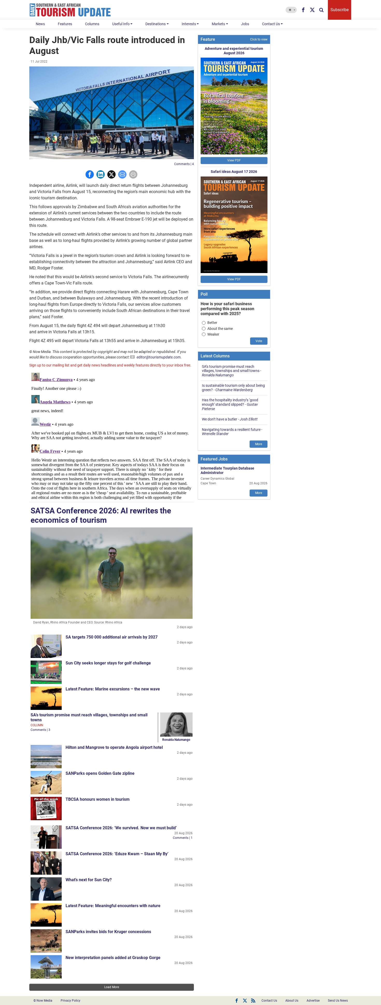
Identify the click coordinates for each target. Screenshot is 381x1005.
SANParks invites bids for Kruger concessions (108, 931)
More (258, 444)
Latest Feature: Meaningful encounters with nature (113, 905)
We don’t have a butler (219, 419)
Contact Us (271, 24)
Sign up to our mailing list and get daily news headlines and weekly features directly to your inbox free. (110, 365)
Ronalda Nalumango (176, 740)
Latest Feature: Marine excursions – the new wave (113, 689)
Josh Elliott (249, 419)
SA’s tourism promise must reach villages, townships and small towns (230, 368)
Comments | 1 (183, 838)
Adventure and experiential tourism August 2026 (234, 50)
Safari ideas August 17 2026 (234, 171)
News (40, 24)
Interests (189, 24)
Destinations (155, 24)
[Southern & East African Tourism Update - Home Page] (70, 9)
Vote (259, 341)
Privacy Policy (70, 1000)
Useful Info (121, 24)
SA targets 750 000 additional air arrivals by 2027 (112, 637)
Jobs (245, 24)
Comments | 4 (184, 164)
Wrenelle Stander (215, 434)
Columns (92, 24)
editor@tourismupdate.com (159, 357)
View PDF (234, 160)
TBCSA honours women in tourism (98, 799)
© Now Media (42, 1000)
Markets (218, 24)
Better (212, 323)
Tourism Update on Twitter (245, 1000)
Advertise (313, 1000)
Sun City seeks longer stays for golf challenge (108, 663)
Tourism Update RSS (253, 1000)
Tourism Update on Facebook (236, 1000)
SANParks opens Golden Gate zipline (100, 773)
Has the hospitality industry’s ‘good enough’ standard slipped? (230, 402)
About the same (220, 329)
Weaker (213, 334)
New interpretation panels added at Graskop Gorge (113, 957)
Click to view (258, 39)
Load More (111, 987)
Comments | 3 (40, 730)
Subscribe (339, 9)
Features (65, 24)
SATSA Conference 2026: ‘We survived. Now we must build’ (121, 827)
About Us (291, 1000)
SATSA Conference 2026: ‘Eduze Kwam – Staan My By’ (117, 853)
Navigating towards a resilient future (231, 429)
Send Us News (338, 1000)
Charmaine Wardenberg (234, 390)
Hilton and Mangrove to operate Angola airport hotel (114, 747)
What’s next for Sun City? (89, 879)
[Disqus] (111, 435)
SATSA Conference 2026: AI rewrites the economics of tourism (101, 515)
